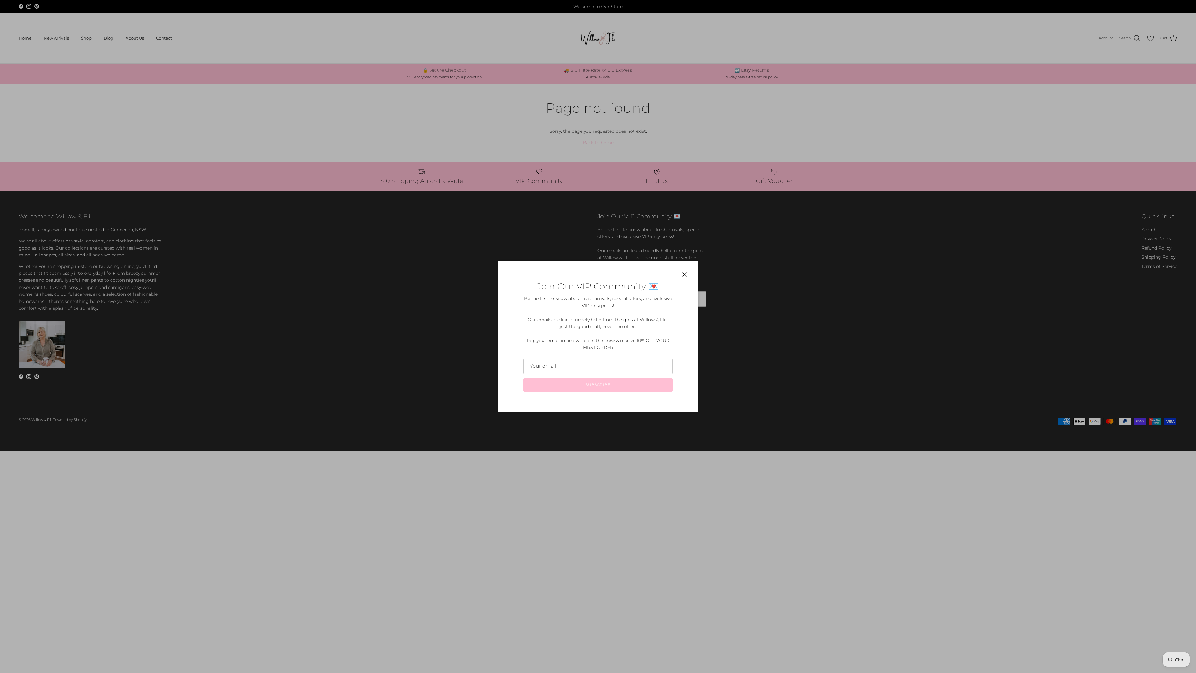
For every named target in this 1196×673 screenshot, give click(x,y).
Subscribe (598, 384)
